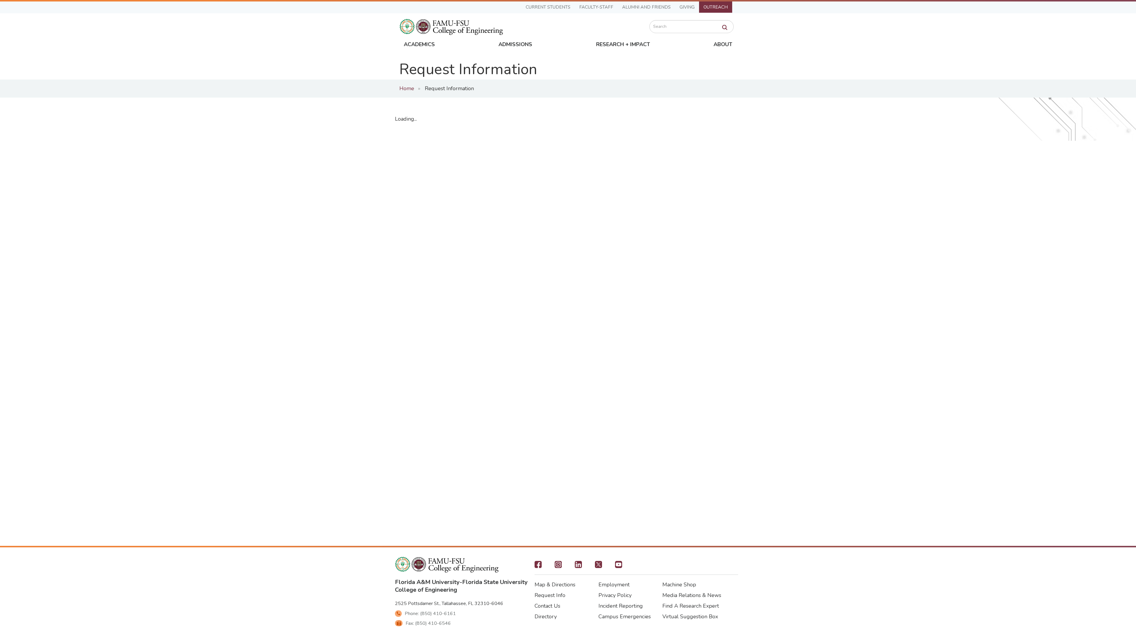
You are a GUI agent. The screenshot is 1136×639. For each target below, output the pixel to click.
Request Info (550, 595)
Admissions (515, 44)
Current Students (548, 7)
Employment (614, 584)
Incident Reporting (620, 605)
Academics (419, 44)
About (723, 44)
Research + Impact (623, 44)
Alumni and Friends (646, 7)
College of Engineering (426, 590)
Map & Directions (555, 584)
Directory (546, 616)
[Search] (725, 27)
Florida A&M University (427, 582)
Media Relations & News (691, 595)
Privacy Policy (615, 595)
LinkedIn (578, 566)
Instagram (558, 566)
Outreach (715, 7)
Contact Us (547, 605)
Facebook (538, 566)
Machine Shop (679, 584)
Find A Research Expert (690, 605)
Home (406, 88)
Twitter (598, 566)
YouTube (618, 566)
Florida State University (495, 582)
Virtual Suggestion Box (690, 616)
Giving (687, 7)
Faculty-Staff (596, 7)
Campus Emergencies (624, 616)
